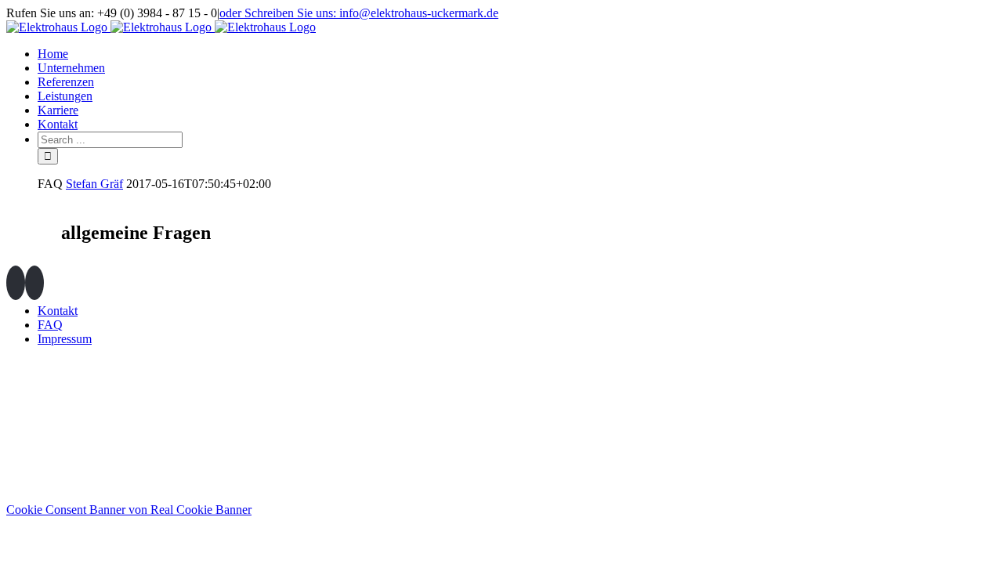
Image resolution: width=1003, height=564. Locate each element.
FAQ (50, 324)
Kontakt (58, 310)
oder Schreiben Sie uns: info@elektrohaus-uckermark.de (358, 13)
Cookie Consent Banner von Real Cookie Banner (129, 509)
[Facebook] (15, 283)
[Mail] (34, 283)
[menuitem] (517, 54)
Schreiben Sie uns (932, 486)
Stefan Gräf (94, 183)
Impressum (65, 338)
